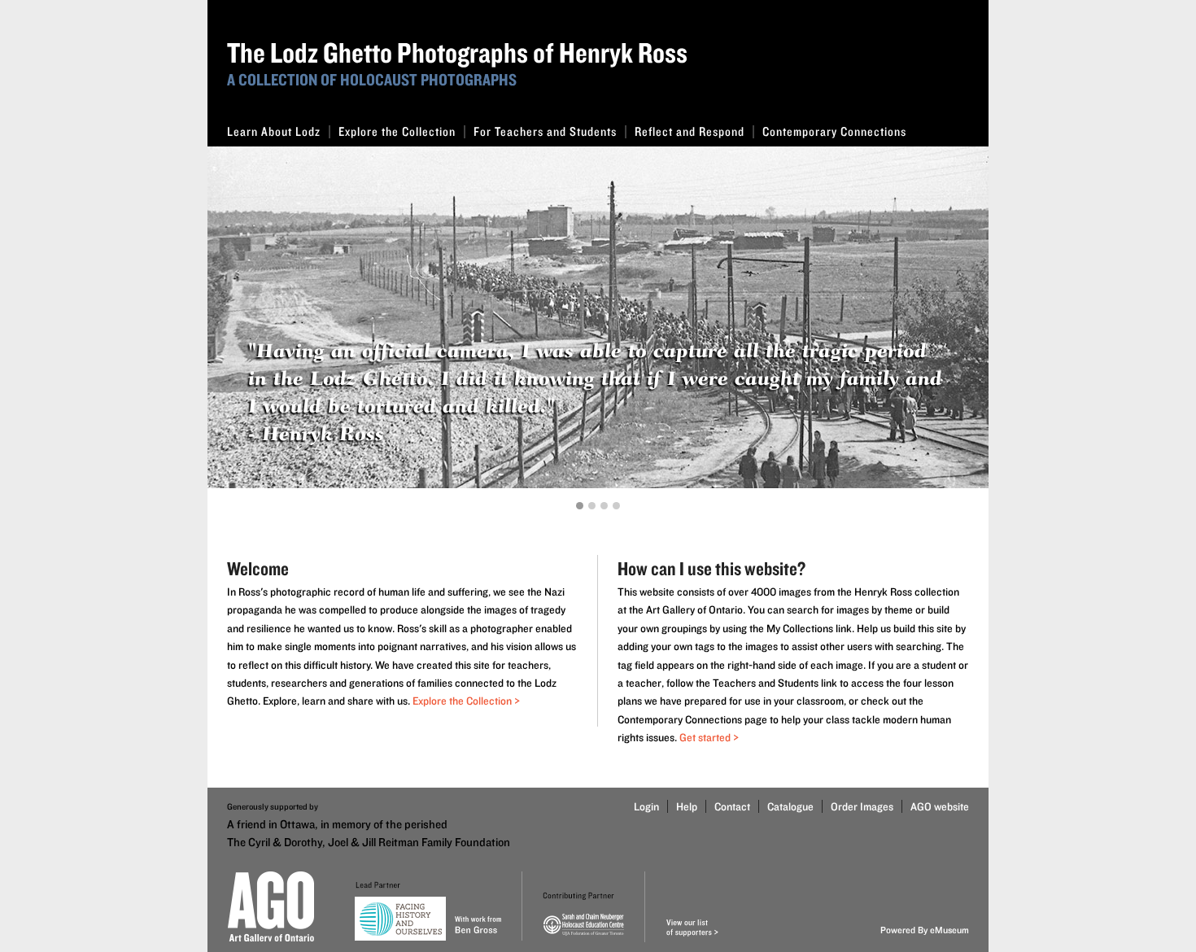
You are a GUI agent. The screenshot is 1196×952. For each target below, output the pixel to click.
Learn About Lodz (274, 131)
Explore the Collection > (466, 700)
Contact (732, 806)
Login (646, 806)
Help (686, 806)
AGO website (939, 806)
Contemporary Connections (834, 131)
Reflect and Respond (689, 131)
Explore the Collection (397, 131)
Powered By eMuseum (924, 930)
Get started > (709, 737)
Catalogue (790, 806)
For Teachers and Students (545, 131)
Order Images (862, 806)
